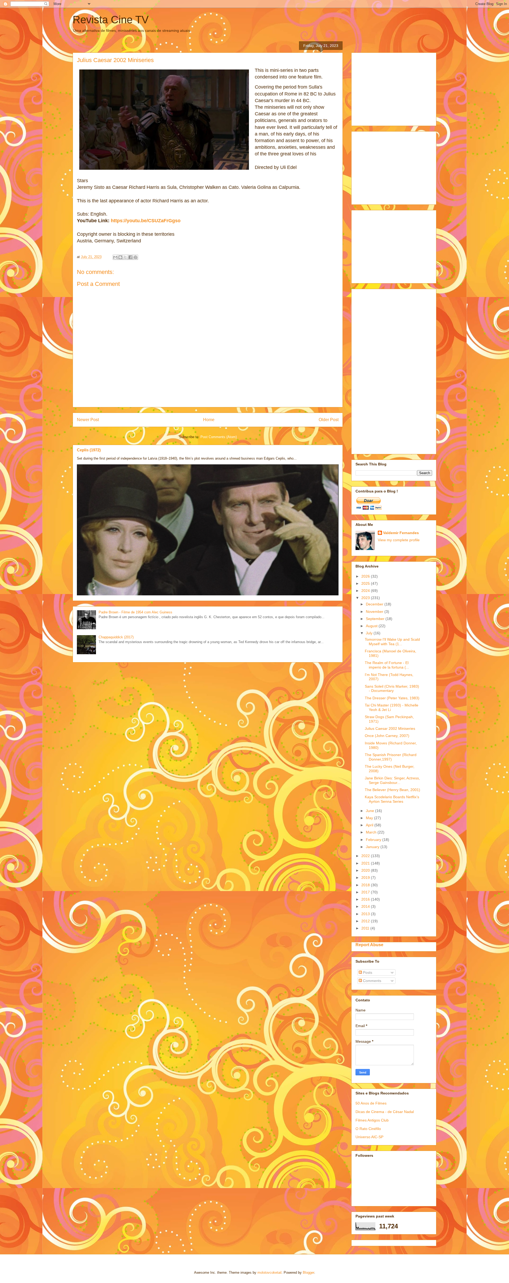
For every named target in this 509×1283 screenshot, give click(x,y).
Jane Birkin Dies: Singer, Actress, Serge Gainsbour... (392, 780)
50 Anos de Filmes (371, 1103)
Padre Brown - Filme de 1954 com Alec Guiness (135, 612)
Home (208, 419)
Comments (371, 981)
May (370, 818)
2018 (366, 885)
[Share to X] (125, 257)
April (370, 825)
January (373, 847)
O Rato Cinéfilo (368, 1129)
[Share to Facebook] (130, 257)
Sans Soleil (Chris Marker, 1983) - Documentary (392, 688)
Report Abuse (369, 944)
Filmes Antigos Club (372, 1120)
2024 (366, 590)
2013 (366, 914)
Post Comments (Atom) (218, 437)
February (374, 839)
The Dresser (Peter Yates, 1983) (392, 698)
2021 (366, 863)
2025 (366, 583)
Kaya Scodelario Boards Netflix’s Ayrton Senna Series (392, 799)
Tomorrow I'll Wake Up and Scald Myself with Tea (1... (392, 641)
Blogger (308, 1273)
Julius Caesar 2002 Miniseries (390, 728)
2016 (366, 899)
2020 (366, 870)
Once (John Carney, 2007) (387, 736)
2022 (366, 856)
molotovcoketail (269, 1273)
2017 (366, 892)
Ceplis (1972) (89, 450)
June (370, 811)
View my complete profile (399, 540)
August (372, 626)
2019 (366, 877)
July (370, 633)
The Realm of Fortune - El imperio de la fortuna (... (387, 665)
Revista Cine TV (111, 19)
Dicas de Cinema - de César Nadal (385, 1112)
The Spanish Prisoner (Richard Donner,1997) (390, 757)
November (375, 611)
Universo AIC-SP (369, 1137)
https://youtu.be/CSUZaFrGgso (146, 220)
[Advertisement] (395, 88)
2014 (366, 906)
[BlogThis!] (120, 257)
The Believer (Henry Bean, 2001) (392, 790)
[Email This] (115, 257)
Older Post (329, 419)
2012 (366, 921)
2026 (366, 576)
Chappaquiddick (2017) (116, 637)
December (375, 604)
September (375, 619)
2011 (365, 928)
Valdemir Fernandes (401, 533)
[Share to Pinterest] (135, 257)
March (372, 832)
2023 (366, 598)
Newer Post (88, 419)
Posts (367, 972)
